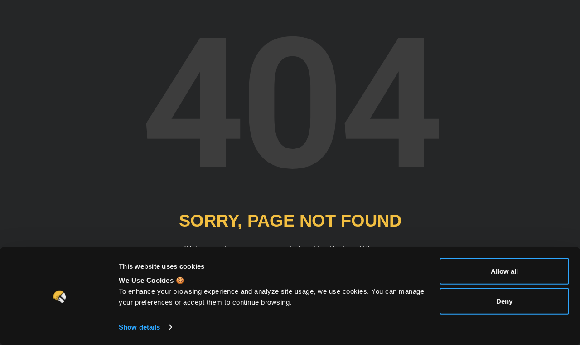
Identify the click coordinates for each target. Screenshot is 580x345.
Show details (139, 327)
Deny (504, 301)
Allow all (504, 271)
